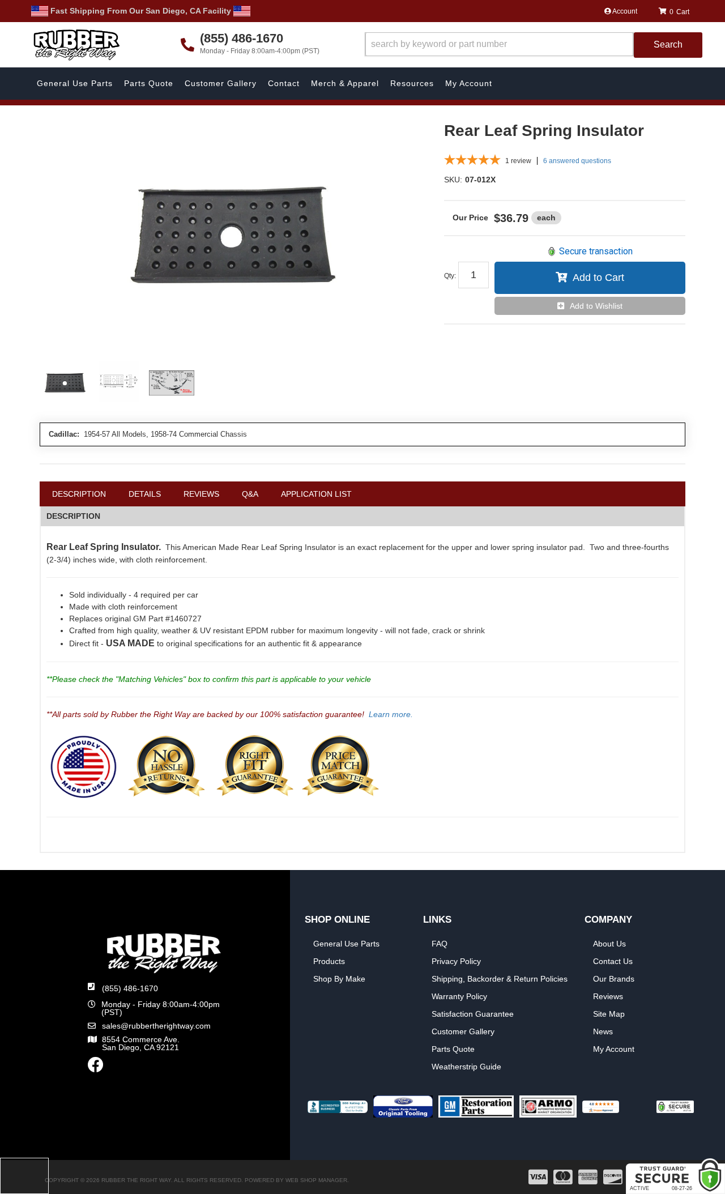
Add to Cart (598, 277)
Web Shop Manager (316, 1180)
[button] (533, 45)
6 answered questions (577, 161)
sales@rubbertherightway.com (156, 1026)
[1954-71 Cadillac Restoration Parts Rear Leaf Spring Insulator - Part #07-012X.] (233, 235)
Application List (316, 493)
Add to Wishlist (596, 305)
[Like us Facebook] (96, 1067)
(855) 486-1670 (130, 988)
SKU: (453, 179)
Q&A (250, 493)
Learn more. (391, 714)
